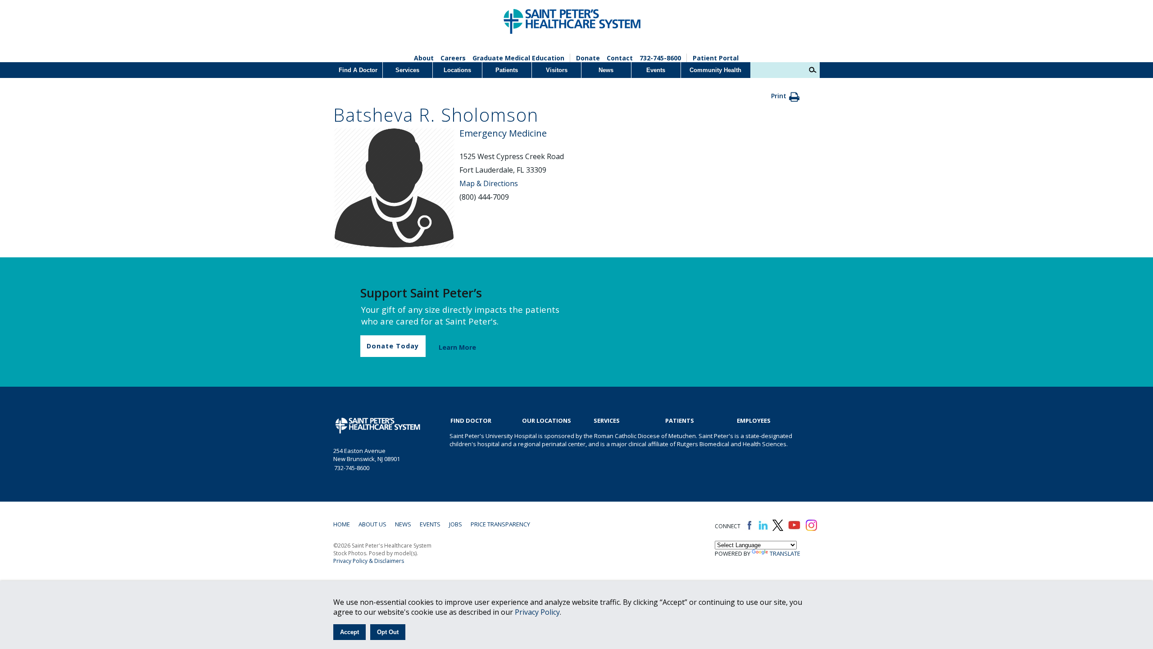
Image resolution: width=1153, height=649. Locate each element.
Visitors (556, 70)
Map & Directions (488, 183)
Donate (588, 58)
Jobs (455, 524)
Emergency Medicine (503, 133)
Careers (453, 58)
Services (407, 70)
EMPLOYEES (754, 420)
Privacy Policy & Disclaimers (368, 561)
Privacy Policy (537, 612)
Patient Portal (716, 58)
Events (655, 70)
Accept (349, 632)
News (606, 70)
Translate (785, 553)
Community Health (715, 70)
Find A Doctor (358, 70)
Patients (506, 70)
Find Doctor (470, 420)
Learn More (457, 347)
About (424, 58)
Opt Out (388, 632)
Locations (457, 70)
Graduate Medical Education (518, 58)
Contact (620, 58)
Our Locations (546, 420)
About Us (372, 524)
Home (341, 524)
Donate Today (393, 346)
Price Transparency (500, 524)
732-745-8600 (660, 58)
